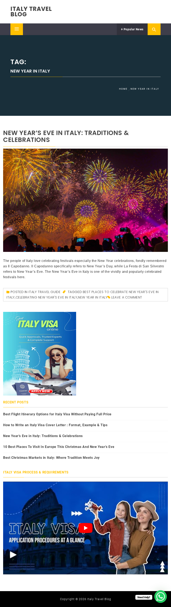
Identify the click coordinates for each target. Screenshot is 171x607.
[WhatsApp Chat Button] (160, 596)
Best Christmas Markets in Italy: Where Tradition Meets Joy (51, 458)
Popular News (133, 29)
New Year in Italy (92, 297)
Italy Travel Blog (31, 11)
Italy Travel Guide (45, 291)
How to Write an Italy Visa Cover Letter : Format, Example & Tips (55, 425)
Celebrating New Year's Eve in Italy (46, 297)
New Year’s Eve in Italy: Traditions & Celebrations (66, 136)
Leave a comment (126, 297)
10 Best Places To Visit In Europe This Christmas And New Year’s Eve (58, 447)
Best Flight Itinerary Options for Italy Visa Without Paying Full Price (57, 414)
